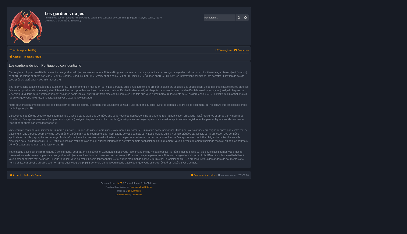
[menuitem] (32, 50)
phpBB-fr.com (134, 191)
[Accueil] (26, 26)
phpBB (119, 183)
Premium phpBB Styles (141, 187)
